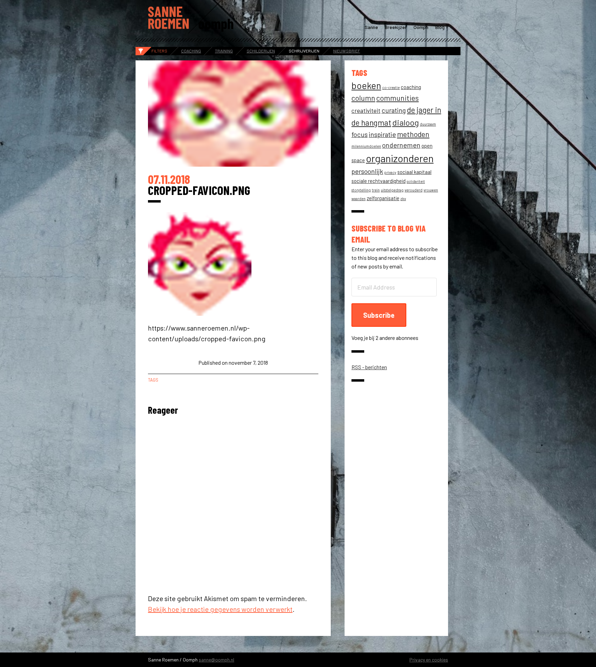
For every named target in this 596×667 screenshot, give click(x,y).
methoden (413, 134)
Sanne (371, 27)
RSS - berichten (369, 367)
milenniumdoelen (366, 146)
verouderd (414, 190)
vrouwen (431, 190)
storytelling (361, 190)
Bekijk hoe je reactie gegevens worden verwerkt (220, 609)
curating (393, 110)
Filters (159, 50)
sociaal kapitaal (414, 172)
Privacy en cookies (428, 660)
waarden (358, 198)
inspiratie (382, 134)
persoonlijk (367, 171)
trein (376, 190)
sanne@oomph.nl (216, 660)
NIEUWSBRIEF (346, 50)
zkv (403, 198)
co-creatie (391, 87)
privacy (390, 172)
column (363, 98)
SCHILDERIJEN (261, 50)
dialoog (405, 122)
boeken (366, 85)
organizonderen (400, 158)
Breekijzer (396, 27)
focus (359, 134)
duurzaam (428, 124)
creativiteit (365, 110)
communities (397, 98)
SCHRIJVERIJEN (304, 50)
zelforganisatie (383, 198)
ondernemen (401, 145)
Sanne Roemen (191, 17)
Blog (440, 27)
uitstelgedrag (392, 190)
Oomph (421, 27)
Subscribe (379, 315)
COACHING (191, 50)
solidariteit (416, 181)
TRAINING (224, 50)
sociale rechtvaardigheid (378, 181)
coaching (411, 87)
